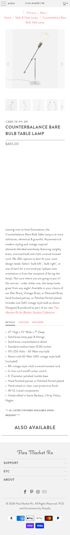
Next (43, 13)
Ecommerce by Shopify (37, 508)
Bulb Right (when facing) (23, 177)
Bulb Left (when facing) (22, 187)
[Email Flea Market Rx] (44, 493)
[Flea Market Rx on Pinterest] (31, 493)
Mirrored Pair (51, 187)
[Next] (61, 64)
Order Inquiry (20, 202)
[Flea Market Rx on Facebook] (25, 493)
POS (61, 504)
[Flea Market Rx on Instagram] (38, 493)
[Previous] (8, 64)
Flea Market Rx (35, 3)
